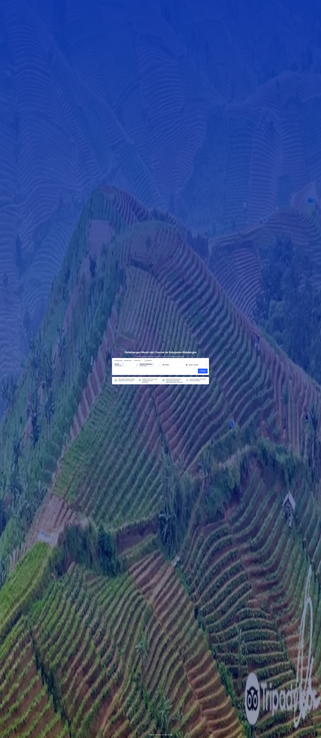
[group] (125, 365)
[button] (228, 2)
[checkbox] (148, 360)
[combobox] (124, 365)
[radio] (118, 360)
